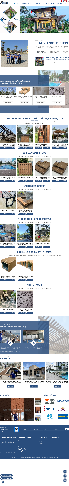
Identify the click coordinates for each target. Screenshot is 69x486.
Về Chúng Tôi (40, 439)
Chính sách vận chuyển (42, 446)
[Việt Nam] (61, 0)
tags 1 (14, 452)
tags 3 (7, 452)
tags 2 (10, 452)
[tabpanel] (52, 61)
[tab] (41, 52)
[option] (17, 409)
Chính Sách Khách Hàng (42, 441)
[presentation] (2, 20)
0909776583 (7, 478)
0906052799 (7, 475)
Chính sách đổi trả (41, 445)
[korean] (68, 0)
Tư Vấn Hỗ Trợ (40, 443)
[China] (65, 0)
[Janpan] (66, 0)
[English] (63, 0)
